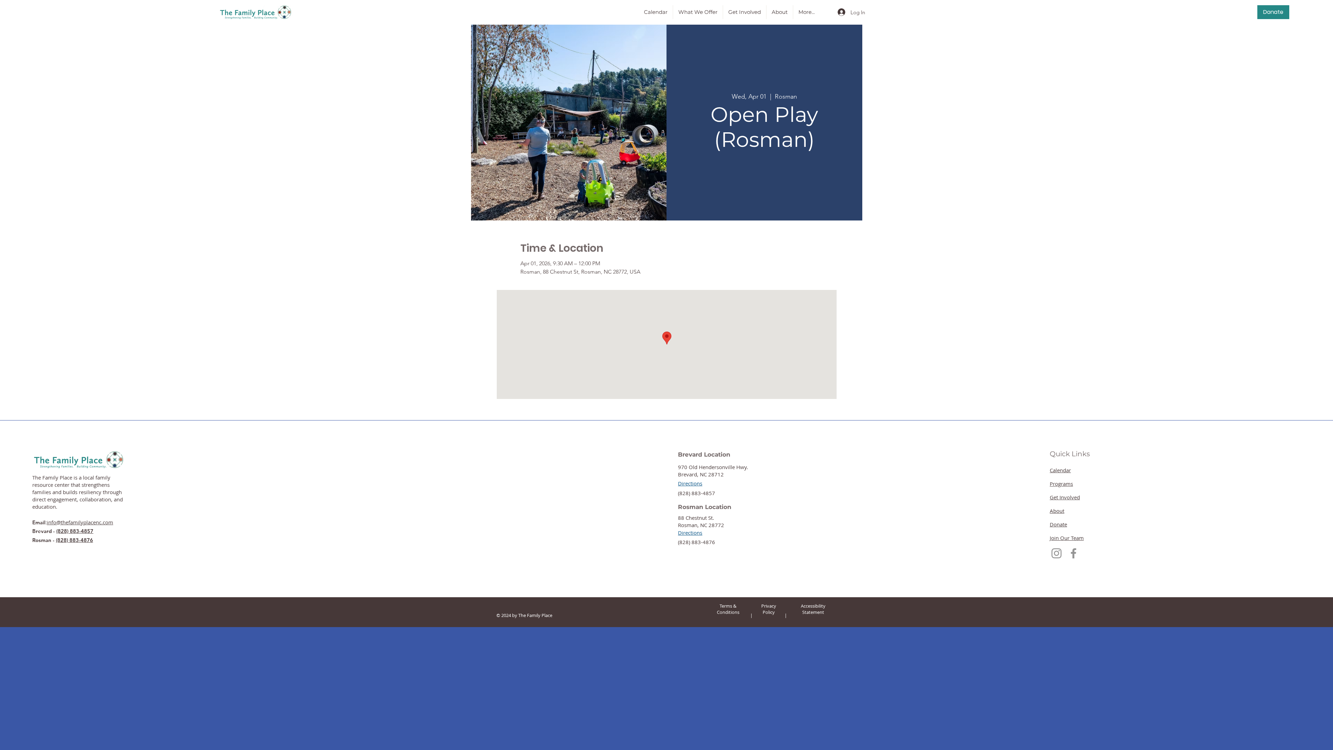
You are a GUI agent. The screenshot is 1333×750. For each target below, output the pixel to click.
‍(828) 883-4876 (696, 542)
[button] (698, 12)
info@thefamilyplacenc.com (80, 522)
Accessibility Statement (813, 609)
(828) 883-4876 (74, 540)
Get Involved (1065, 497)
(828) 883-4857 (74, 531)
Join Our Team (1067, 537)
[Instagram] (1056, 553)
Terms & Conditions (728, 609)
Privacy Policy (768, 609)
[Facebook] (1073, 553)
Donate (1058, 524)
